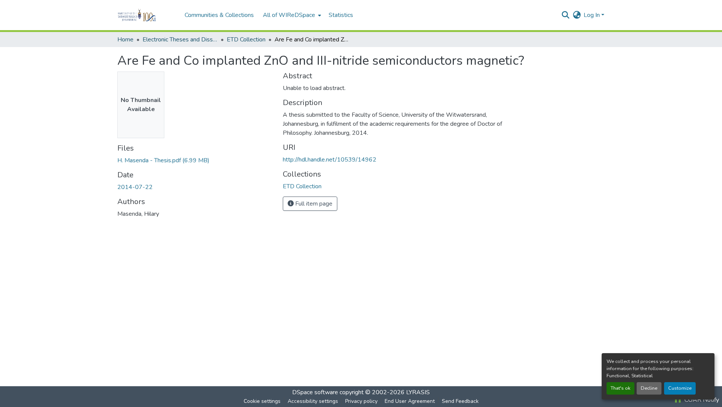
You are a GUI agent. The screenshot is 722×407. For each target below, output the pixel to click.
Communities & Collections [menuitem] (219, 15)
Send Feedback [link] (460, 401)
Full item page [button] (313, 204)
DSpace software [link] (315, 392)
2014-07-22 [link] (135, 187)
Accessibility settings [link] (313, 401)
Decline (649, 388)
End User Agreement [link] (410, 401)
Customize (680, 388)
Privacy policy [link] (361, 401)
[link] (195, 160)
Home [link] (125, 39)
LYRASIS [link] (418, 392)
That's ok (620, 388)
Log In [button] (592, 15)
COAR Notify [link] (701, 400)
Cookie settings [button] (262, 401)
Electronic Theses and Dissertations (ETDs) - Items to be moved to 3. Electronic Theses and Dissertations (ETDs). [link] (180, 39)
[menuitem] (291, 15)
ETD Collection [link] (246, 39)
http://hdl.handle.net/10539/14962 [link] (329, 159)
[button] (147, 15)
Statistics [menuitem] (341, 15)
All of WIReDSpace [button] (289, 15)
